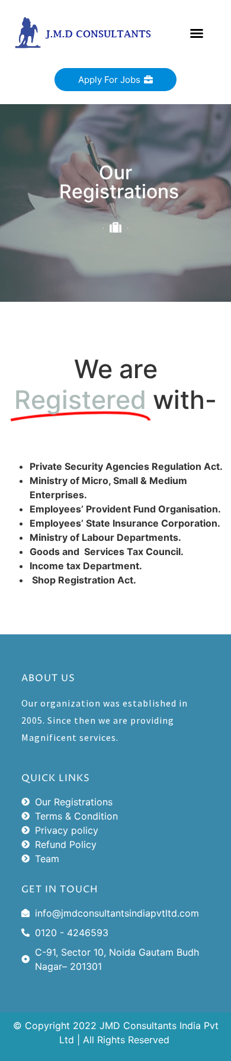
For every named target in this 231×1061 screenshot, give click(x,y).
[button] (196, 33)
